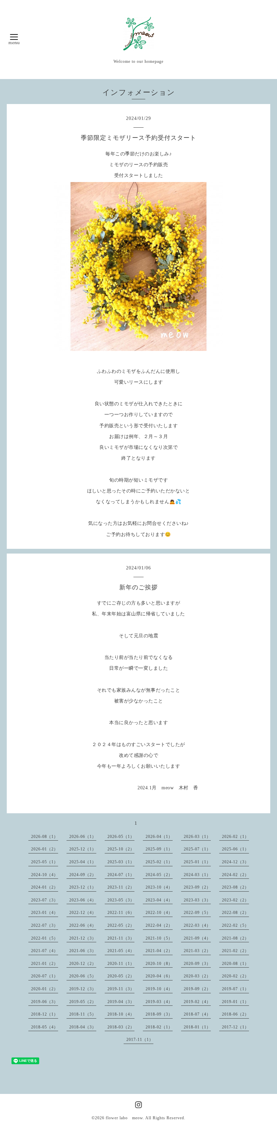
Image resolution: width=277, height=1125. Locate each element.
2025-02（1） (159, 862)
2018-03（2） (120, 1027)
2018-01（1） (197, 1027)
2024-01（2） (44, 887)
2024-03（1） (197, 874)
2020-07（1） (44, 976)
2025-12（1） (82, 849)
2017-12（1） (235, 1027)
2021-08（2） (235, 938)
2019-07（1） (235, 989)
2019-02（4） (197, 1001)
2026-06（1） (82, 836)
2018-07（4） (197, 1014)
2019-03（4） (159, 1001)
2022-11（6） (120, 912)
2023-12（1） (82, 887)
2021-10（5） (159, 938)
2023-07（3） (44, 900)
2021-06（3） (82, 950)
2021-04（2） (159, 950)
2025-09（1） (159, 849)
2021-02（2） (235, 950)
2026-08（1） (44, 836)
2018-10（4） (120, 1014)
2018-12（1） (44, 1014)
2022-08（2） (235, 912)
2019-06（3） (44, 1001)
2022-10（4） (159, 912)
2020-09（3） (197, 963)
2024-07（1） (120, 874)
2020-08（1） (235, 963)
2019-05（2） (82, 1001)
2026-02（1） (235, 836)
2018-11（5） (82, 1014)
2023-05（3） (120, 900)
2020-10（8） (159, 963)
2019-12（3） (82, 989)
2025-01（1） (197, 862)
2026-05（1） (120, 836)
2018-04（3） (82, 1027)
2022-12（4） (82, 912)
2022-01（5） (44, 938)
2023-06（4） (82, 900)
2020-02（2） (235, 976)
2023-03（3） (197, 900)
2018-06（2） (235, 1014)
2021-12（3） (82, 938)
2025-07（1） (197, 849)
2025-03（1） (120, 862)
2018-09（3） (159, 1014)
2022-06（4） (82, 925)
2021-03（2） (197, 950)
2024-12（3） (235, 862)
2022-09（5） (197, 912)
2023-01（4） (44, 912)
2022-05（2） (120, 925)
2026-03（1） (197, 836)
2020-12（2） (82, 963)
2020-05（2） (120, 976)
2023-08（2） (235, 887)
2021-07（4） (44, 950)
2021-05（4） (120, 950)
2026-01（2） (44, 849)
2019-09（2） (197, 989)
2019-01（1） (235, 1001)
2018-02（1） (159, 1027)
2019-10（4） (159, 989)
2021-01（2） (44, 963)
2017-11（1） (139, 1039)
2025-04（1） (82, 862)
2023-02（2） (235, 900)
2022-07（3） (44, 925)
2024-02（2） (235, 874)
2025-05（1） (44, 862)
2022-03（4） (197, 925)
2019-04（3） (120, 1001)
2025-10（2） (120, 849)
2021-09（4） (197, 938)
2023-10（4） (159, 887)
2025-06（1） (235, 849)
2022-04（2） (159, 925)
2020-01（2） (44, 989)
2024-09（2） (82, 874)
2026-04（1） (159, 836)
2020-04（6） (159, 976)
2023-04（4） (159, 900)
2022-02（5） (235, 925)
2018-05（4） (44, 1027)
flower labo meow (124, 1118)
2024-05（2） (159, 874)
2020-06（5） (82, 976)
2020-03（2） (197, 976)
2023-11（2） (120, 887)
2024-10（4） (44, 874)
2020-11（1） (120, 963)
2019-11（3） (120, 989)
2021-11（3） (120, 938)
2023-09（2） (197, 887)
